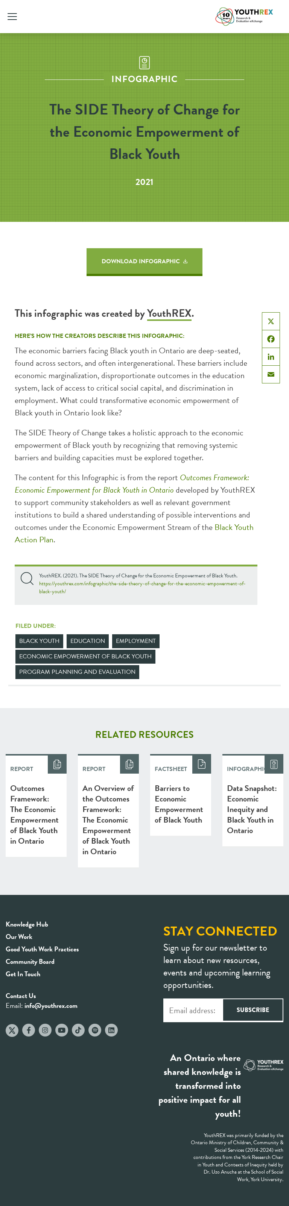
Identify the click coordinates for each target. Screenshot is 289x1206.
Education (87, 641)
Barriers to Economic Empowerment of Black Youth (179, 804)
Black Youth (39, 641)
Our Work (19, 936)
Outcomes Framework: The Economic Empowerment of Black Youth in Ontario (34, 814)
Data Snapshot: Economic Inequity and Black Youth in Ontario (252, 809)
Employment (136, 641)
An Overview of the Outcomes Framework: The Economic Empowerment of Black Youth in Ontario (108, 820)
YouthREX (169, 313)
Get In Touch (23, 974)
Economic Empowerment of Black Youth (85, 656)
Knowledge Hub (27, 924)
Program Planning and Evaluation (77, 671)
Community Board (30, 961)
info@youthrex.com (51, 1005)
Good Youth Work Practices (42, 949)
